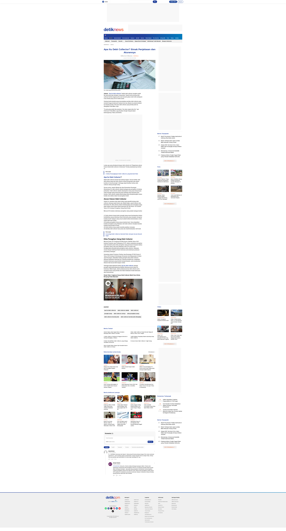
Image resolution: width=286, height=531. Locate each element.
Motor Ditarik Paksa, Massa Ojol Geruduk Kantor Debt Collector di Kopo (116, 346)
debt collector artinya (119, 313)
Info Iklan (160, 509)
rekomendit (147, 520)
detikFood (136, 501)
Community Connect (149, 521)
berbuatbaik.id (148, 499)
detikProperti (127, 514)
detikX (137, 38)
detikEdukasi (127, 501)
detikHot (126, 507)
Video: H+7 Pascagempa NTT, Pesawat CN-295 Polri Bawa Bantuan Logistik (163, 337)
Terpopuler (114, 41)
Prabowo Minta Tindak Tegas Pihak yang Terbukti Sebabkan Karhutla (109, 407)
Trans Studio (147, 510)
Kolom (142, 38)
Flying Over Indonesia (149, 516)
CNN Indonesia (175, 499)
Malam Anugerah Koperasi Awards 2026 (163, 320)
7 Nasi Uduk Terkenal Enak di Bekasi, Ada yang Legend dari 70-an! (122, 407)
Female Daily (174, 507)
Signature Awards (148, 507)
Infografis (162, 38)
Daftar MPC (173, 1)
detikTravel (136, 499)
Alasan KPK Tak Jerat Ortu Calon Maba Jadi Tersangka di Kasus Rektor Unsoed (171, 146)
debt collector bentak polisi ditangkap (131, 316)
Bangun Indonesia (167, 41)
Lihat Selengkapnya (169, 160)
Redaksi (160, 499)
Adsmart (107, 41)
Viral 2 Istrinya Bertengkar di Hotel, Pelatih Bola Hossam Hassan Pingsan (111, 386)
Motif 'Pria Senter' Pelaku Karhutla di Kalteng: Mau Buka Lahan (171, 137)
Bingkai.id (147, 512)
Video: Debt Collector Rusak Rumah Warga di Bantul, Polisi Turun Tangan (142, 332)
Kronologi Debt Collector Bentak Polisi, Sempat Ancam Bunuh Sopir (124, 234)
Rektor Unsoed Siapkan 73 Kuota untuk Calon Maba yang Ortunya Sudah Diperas (146, 368)
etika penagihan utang (133, 313)
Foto (168, 38)
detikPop (136, 514)
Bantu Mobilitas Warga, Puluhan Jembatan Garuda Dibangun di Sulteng (176, 181)
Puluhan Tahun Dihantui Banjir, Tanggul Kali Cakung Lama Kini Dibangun (162, 197)
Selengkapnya (151, 351)
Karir (159, 503)
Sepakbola (127, 510)
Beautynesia (174, 505)
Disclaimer (160, 512)
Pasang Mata (147, 501)
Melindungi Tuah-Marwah (154, 41)
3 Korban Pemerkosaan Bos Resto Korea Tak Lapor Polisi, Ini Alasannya (146, 386)
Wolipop (136, 505)
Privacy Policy (161, 510)
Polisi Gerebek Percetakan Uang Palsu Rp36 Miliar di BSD (149, 406)
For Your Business (148, 518)
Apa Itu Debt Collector (112, 177)
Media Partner (161, 507)
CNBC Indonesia (175, 501)
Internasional (125, 38)
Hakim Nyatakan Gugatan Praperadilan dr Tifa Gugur (170, 400)
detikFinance (127, 503)
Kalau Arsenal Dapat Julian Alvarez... (128, 367)
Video (172, 38)
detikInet (126, 505)
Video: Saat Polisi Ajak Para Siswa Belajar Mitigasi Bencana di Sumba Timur (176, 337)
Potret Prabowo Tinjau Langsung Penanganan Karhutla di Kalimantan (163, 180)
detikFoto (136, 510)
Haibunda (174, 503)
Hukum (132, 38)
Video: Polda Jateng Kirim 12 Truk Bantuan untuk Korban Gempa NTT (176, 321)
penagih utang (108, 313)
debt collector (134, 310)
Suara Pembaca (129, 41)
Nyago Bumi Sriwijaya (140, 41)
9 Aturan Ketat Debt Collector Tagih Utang (141, 341)
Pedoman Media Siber (163, 501)
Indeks (177, 38)
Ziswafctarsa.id (148, 514)
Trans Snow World (149, 509)
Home (106, 38)
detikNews (106, 44)
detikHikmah (136, 512)
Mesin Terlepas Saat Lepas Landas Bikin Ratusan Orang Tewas (170, 141)
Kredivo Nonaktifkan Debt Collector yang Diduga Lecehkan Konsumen (116, 341)
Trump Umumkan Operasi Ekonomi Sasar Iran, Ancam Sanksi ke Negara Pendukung (172, 411)
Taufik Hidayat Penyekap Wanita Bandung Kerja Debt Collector (142, 337)
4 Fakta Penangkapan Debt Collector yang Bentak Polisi (122, 174)
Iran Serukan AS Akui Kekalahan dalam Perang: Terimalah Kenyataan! (172, 405)
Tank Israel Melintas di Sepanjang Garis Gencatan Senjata (176, 196)
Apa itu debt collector (115, 94)
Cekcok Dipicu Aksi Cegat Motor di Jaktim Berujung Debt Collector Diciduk (114, 332)
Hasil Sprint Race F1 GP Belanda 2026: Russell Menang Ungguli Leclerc (136, 423)
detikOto (126, 512)
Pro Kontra (156, 38)
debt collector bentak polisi (111, 316)
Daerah (120, 41)
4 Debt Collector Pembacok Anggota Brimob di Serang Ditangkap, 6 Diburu (115, 337)
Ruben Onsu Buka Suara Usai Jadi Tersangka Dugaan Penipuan (111, 368)
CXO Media (174, 509)
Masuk (180, 1)
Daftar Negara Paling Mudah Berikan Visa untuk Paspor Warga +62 (136, 407)
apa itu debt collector (127, 266)
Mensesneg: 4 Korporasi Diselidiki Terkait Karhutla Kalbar (170, 151)
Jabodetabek (117, 38)
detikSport (127, 509)
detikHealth (136, 503)
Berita (110, 38)
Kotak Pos (160, 505)
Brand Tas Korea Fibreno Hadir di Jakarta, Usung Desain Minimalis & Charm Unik (109, 423)
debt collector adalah (123, 310)
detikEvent (147, 505)
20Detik (135, 509)
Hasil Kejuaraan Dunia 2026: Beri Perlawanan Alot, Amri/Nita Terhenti (129, 386)
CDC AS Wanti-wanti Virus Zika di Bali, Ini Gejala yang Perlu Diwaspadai (122, 423)
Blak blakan (149, 38)
